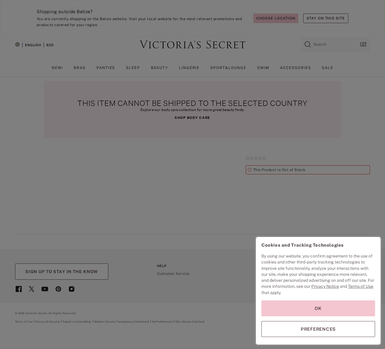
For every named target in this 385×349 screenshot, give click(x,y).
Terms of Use (360, 286)
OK (318, 308)
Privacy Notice (325, 286)
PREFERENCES (318, 329)
